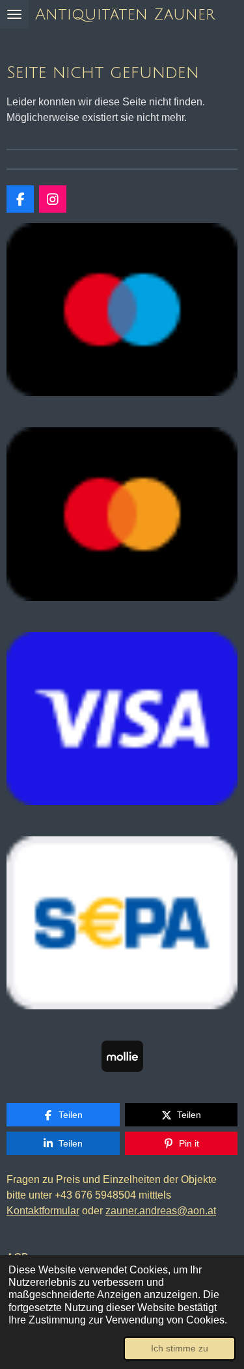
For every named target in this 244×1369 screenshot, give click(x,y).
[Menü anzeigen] (14, 14)
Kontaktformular (43, 1210)
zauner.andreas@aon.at (160, 1210)
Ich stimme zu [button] (179, 1348)
